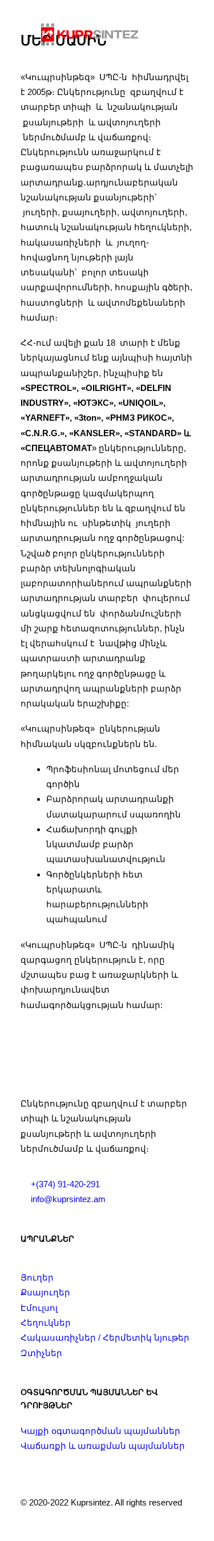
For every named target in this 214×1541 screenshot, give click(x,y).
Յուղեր (37, 1277)
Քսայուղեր (45, 1292)
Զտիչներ (41, 1353)
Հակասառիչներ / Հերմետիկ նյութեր (105, 1337)
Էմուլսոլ (39, 1308)
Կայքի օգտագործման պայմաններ (100, 1431)
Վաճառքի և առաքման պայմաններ (103, 1446)
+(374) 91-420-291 (65, 1184)
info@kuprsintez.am (68, 1199)
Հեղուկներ (46, 1322)
